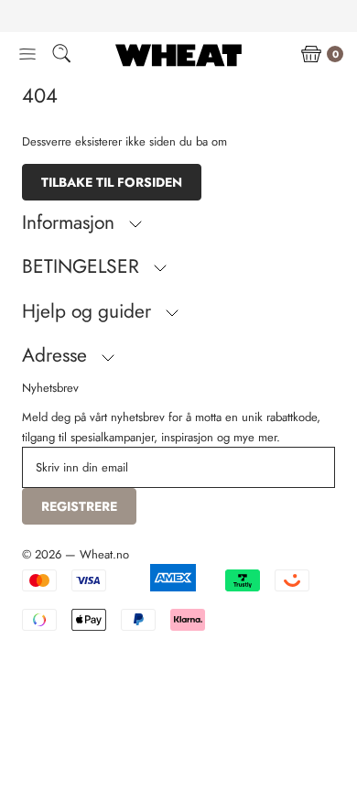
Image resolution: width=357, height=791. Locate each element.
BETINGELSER (83, 266)
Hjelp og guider (89, 311)
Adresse (57, 355)
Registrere (79, 506)
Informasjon (71, 222)
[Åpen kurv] (311, 55)
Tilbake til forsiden (111, 182)
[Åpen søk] (61, 56)
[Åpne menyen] (27, 55)
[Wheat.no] (178, 55)
